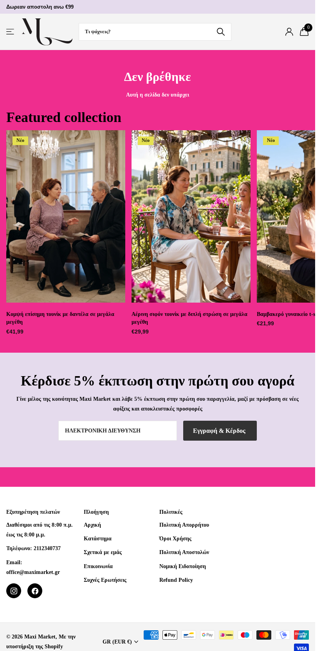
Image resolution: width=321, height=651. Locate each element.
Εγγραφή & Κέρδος (220, 430)
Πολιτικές (170, 512)
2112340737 (47, 548)
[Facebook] (34, 590)
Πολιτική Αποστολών (184, 552)
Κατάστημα (98, 538)
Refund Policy (176, 580)
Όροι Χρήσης (175, 538)
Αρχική (92, 525)
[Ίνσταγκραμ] (13, 590)
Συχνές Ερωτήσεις (105, 580)
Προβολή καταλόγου (10, 32)
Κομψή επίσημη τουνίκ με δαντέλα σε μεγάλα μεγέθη (60, 318)
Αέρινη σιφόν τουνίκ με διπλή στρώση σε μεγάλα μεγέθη (189, 318)
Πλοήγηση (96, 512)
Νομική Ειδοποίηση (182, 566)
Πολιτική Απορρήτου (184, 525)
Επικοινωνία (98, 566)
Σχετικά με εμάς (103, 552)
